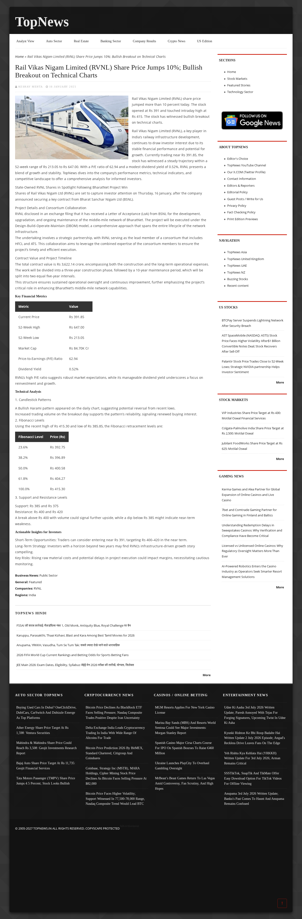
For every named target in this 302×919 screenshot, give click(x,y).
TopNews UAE (237, 265)
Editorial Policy (237, 192)
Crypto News (176, 41)
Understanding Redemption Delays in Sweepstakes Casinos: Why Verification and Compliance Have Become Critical (252, 530)
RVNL (38, 588)
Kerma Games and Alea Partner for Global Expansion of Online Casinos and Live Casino (251, 494)
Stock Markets (237, 78)
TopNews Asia (237, 252)
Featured (35, 582)
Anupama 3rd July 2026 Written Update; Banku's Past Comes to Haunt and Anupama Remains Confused (254, 798)
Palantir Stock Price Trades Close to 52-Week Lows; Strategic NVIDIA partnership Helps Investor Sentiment (253, 366)
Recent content (238, 285)
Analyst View (25, 41)
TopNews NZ (236, 272)
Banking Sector (111, 41)
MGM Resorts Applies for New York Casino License (184, 709)
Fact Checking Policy (241, 212)
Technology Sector (240, 92)
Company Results (144, 41)
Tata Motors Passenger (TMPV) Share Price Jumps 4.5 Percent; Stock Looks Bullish (45, 780)
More (207, 675)
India (32, 595)
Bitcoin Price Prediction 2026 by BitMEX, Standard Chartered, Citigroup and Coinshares (114, 753)
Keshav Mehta (30, 86)
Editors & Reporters (241, 185)
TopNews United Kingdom (245, 259)
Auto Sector (54, 41)
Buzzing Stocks (237, 279)
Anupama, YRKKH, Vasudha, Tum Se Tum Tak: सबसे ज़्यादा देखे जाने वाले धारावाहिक (68, 645)
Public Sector (48, 575)
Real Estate (81, 41)
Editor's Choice (237, 158)
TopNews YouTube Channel (246, 165)
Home (19, 56)
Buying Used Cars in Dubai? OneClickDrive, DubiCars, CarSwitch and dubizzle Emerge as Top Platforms (46, 712)
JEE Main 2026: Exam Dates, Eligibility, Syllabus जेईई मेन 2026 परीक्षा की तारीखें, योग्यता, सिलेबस (75, 665)
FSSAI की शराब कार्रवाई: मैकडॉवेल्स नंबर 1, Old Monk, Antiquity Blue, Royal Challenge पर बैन (74, 625)
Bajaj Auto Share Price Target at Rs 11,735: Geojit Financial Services (45, 765)
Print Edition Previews (242, 219)
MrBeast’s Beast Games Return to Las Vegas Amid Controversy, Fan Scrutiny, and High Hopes (185, 783)
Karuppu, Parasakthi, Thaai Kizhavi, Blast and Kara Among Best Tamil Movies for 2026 (75, 635)
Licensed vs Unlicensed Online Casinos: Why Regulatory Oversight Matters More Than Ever (252, 551)
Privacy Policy (236, 205)
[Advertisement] (151, 864)
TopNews (42, 21)
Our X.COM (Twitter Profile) (246, 172)
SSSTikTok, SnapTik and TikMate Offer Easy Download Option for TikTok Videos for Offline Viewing (252, 778)
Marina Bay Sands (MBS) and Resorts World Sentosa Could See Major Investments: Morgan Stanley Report (185, 728)
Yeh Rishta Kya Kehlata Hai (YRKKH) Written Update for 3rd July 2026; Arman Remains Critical (252, 758)
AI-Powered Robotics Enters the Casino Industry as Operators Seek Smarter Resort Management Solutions (252, 571)
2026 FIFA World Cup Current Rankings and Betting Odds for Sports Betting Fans (73, 655)
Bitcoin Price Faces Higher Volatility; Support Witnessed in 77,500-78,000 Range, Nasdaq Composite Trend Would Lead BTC (115, 798)
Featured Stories (238, 85)
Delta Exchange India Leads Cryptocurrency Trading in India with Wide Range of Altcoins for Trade (115, 733)
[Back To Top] (282, 903)
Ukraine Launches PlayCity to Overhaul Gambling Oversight (182, 765)
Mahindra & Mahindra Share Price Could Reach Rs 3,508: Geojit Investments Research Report (46, 748)
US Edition (204, 41)
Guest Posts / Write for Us (245, 199)
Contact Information (241, 179)
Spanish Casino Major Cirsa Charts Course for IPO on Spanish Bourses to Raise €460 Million (184, 748)
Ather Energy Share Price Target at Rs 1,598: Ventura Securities (42, 730)
